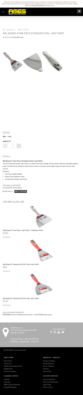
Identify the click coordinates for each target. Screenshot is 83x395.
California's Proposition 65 (13, 366)
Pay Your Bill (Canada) (50, 382)
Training (6, 379)
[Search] (72, 12)
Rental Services (48, 363)
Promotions (47, 371)
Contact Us (8, 363)
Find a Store (8, 361)
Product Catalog (48, 361)
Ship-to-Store (48, 387)
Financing (7, 382)
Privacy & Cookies (10, 371)
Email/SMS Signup (10, 387)
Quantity (7, 141)
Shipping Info (8, 369)
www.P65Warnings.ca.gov (43, 315)
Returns (46, 369)
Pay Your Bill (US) (49, 379)
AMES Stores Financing (12, 384)
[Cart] (79, 11)
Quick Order (47, 384)
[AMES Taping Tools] (17, 11)
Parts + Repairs (48, 366)
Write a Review (20, 191)
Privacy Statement (38, 5)
